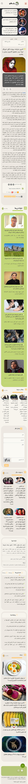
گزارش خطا (15, 192)
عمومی (11, 39)
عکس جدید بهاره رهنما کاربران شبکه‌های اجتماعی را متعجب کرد (15, 595)
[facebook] (11, 184)
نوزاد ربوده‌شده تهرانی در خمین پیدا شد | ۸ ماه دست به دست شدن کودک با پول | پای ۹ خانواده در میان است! (14, 347)
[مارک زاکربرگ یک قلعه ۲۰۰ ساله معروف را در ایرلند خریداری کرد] (14, 249)
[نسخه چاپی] (5, 44)
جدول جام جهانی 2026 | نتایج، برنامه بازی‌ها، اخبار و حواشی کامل (14, 546)
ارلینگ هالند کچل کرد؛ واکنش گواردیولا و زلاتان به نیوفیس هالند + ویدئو (15, 579)
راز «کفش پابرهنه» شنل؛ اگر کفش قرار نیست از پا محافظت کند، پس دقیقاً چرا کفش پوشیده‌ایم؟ (14, 317)
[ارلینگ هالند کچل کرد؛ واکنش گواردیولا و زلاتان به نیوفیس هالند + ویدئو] (14, 221)
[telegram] (13, 184)
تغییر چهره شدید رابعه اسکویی (15, 375)
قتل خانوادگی (8, 196)
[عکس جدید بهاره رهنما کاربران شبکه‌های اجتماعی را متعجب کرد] (14, 278)
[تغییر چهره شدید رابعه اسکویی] (14, 366)
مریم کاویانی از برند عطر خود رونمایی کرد (14, 584)
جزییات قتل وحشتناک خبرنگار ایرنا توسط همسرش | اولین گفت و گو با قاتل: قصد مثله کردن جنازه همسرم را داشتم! (5, 411)
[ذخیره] (9, 44)
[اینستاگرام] (18, 771)
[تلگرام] (22, 771)
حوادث (15, 39)
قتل (14, 196)
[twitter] (9, 184)
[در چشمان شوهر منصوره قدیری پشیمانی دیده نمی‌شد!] (14, 397)
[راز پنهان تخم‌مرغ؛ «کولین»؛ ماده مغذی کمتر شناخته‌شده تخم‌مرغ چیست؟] (14, 668)
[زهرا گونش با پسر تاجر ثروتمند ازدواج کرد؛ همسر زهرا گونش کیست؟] (22, 13)
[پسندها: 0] (12, 192)
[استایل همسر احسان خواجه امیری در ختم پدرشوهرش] (22, 22)
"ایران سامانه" (16, 782)
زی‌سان (23, 557)
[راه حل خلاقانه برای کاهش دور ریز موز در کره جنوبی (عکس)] (14, 720)
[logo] (14, 3)
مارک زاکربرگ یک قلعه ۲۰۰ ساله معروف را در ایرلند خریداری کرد (15, 589)
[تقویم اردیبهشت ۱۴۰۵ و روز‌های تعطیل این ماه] (14, 744)
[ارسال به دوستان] (12, 44)
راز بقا (24, 563)
